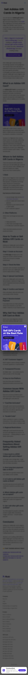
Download (22, 670)
